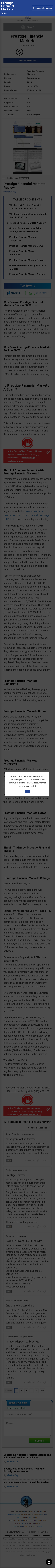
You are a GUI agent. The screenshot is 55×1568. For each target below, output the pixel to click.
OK (27, 791)
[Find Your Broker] (42, 8)
